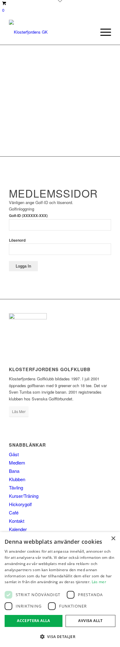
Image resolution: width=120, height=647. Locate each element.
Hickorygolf (20, 504)
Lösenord (17, 240)
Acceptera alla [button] (33, 620)
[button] (60, 636)
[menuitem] (102, 32)
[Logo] (49, 32)
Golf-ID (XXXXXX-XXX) (28, 215)
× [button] (113, 538)
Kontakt (16, 521)
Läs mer (99, 581)
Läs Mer (19, 411)
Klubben (17, 479)
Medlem (17, 462)
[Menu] (102, 32)
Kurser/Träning (23, 496)
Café (13, 512)
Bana (14, 471)
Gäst (14, 454)
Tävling (16, 487)
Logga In (23, 266)
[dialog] (60, 589)
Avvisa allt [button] (90, 620)
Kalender (18, 529)
